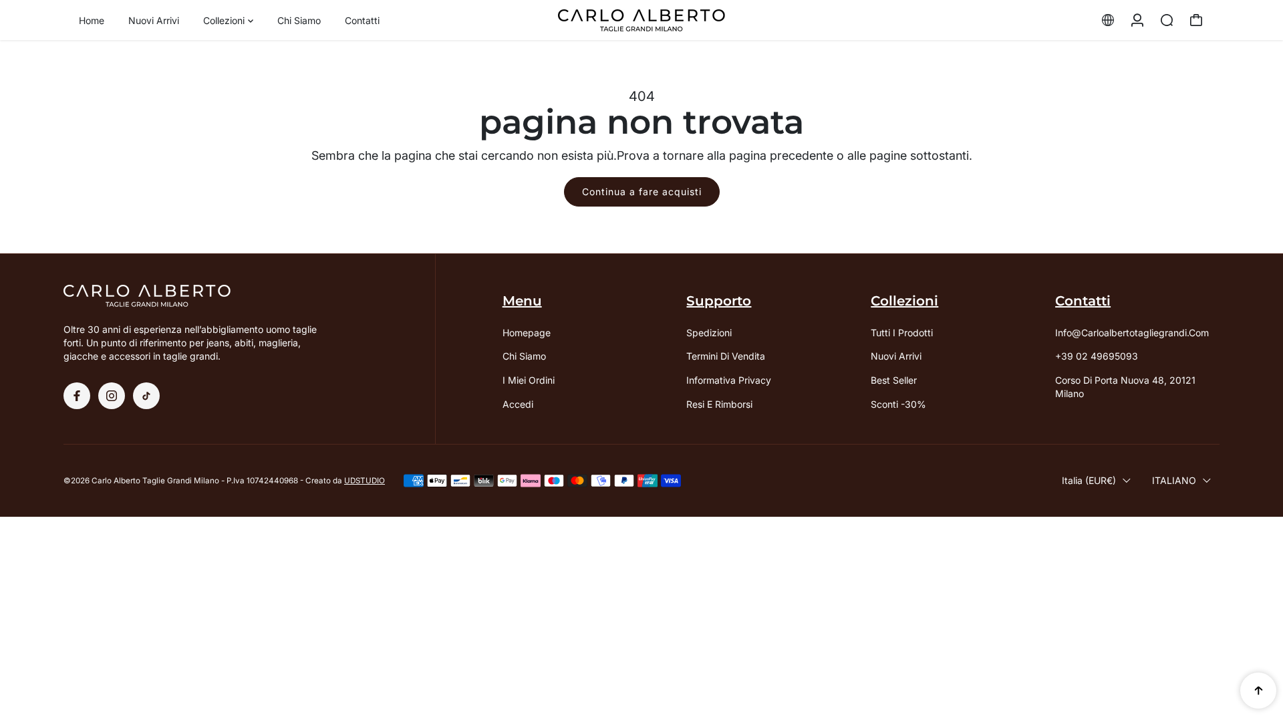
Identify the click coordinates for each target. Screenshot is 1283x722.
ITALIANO (1174, 480)
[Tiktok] (146, 395)
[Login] (1137, 20)
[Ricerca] (1166, 20)
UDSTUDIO (364, 480)
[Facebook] (76, 395)
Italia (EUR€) (1089, 480)
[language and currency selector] (1108, 20)
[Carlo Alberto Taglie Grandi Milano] (641, 20)
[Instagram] (111, 395)
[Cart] (1196, 20)
